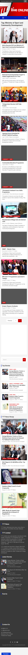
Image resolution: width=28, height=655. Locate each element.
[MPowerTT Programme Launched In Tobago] (14, 267)
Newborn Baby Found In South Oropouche (16, 397)
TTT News (11, 164)
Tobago (15, 100)
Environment (12, 404)
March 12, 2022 (5, 223)
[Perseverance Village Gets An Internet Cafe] (14, 210)
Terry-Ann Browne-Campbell (16, 194)
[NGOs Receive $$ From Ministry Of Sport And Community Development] (14, 35)
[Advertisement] (14, 340)
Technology (17, 216)
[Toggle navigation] (3, 17)
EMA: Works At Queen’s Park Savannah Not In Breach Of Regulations (16, 408)
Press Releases (13, 405)
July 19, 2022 (5, 137)
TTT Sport (13, 49)
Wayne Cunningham (14, 137)
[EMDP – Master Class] (14, 239)
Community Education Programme (13, 163)
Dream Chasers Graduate (10, 306)
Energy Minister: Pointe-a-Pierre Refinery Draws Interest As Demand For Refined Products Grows (17, 373)
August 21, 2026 (13, 377)
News (11, 100)
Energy (11, 369)
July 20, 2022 (5, 107)
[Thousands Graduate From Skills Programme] (14, 180)
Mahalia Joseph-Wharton (16, 223)
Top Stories (6, 366)
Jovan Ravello (12, 78)
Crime (10, 394)
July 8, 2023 (5, 164)
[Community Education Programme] (14, 153)
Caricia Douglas (13, 107)
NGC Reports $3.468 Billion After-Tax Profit (17, 385)
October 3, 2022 (6, 280)
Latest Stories (7, 557)
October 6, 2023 (6, 49)
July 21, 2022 (5, 78)
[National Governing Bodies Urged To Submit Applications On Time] (14, 65)
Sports (4, 41)
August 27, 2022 (6, 308)
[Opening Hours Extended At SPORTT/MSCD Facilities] (14, 124)
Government (16, 383)
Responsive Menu (25, 1)
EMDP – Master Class (8, 249)
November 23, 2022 (6, 251)
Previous (10, 320)
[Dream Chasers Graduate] (14, 296)
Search (24, 359)
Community (5, 100)
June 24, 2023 (5, 194)
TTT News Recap (8, 417)
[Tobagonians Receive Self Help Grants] (14, 94)
